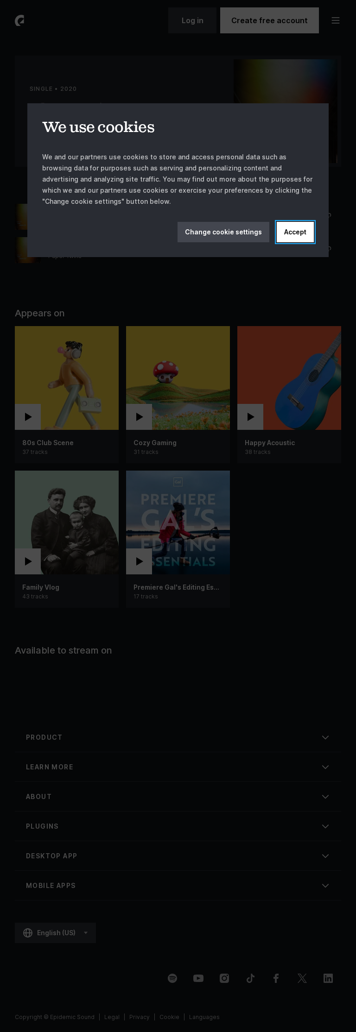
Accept (295, 232)
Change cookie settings (223, 232)
